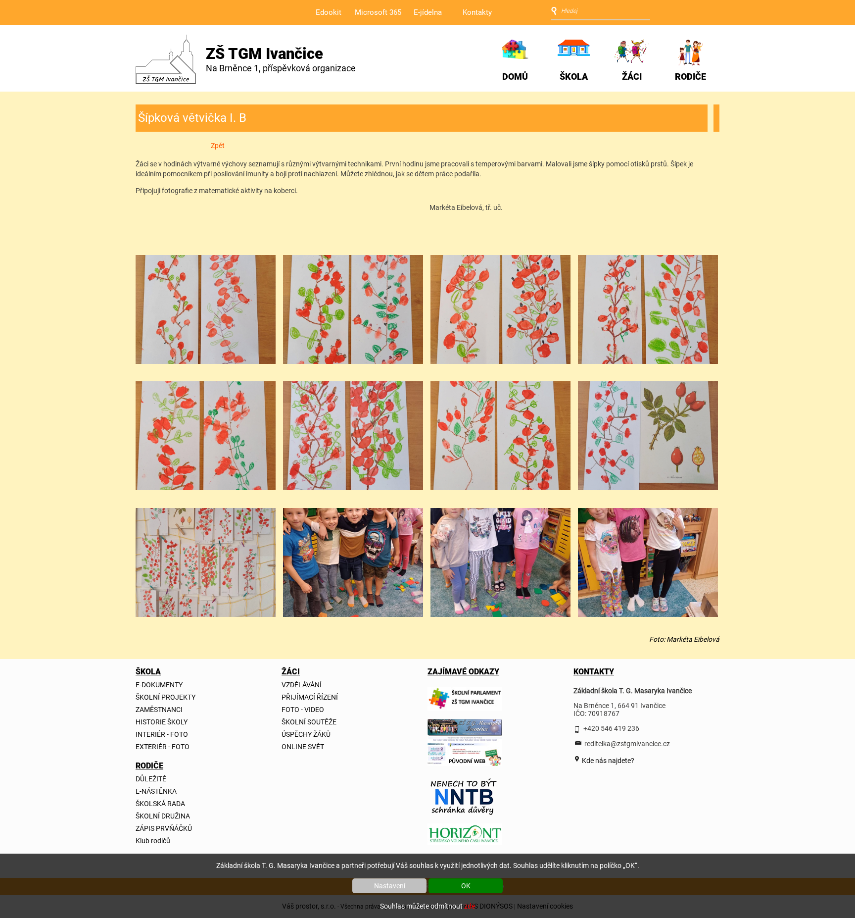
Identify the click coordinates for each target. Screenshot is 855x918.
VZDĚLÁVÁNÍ (302, 685)
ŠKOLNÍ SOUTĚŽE (309, 722)
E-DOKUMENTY (159, 685)
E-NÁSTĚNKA (156, 791)
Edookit (328, 12)
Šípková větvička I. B (192, 118)
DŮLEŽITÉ (151, 779)
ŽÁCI (632, 76)
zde (469, 906)
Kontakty (477, 12)
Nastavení (389, 886)
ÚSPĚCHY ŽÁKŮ (306, 734)
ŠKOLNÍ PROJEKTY (165, 697)
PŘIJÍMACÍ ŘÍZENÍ (310, 697)
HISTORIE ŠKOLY (162, 722)
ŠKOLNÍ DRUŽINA (163, 816)
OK (466, 886)
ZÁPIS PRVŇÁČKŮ (164, 828)
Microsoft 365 (378, 12)
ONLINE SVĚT (303, 747)
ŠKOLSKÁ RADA (160, 804)
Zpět (218, 146)
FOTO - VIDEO (303, 710)
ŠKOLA (574, 76)
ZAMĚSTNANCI (159, 710)
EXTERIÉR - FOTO (163, 747)
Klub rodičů (153, 841)
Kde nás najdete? (607, 761)
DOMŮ (515, 76)
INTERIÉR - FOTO (162, 734)
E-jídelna (428, 12)
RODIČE (690, 76)
